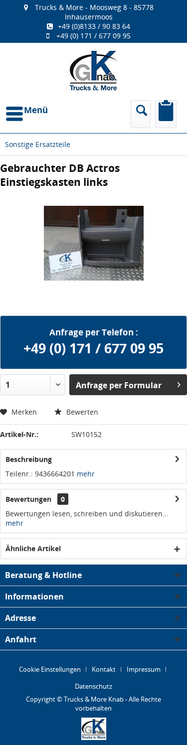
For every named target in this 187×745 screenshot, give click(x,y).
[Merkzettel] (166, 114)
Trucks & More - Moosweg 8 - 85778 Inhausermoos (94, 11)
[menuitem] (93, 21)
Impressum (144, 669)
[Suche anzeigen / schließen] (141, 114)
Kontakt (104, 669)
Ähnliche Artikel (33, 548)
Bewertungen (28, 499)
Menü (36, 110)
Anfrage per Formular (119, 385)
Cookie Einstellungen (50, 669)
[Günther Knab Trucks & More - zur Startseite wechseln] (94, 70)
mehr (86, 473)
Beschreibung (28, 459)
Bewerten (81, 412)
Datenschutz (93, 686)
